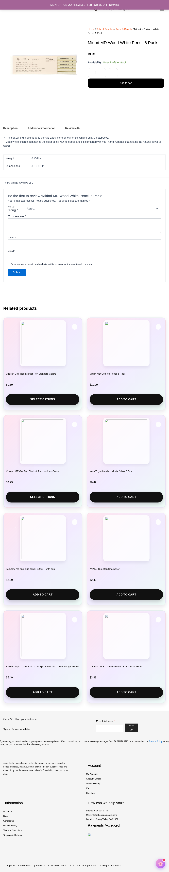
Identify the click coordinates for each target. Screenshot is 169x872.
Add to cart (126, 83)
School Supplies (105, 29)
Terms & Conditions (12, 830)
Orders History (93, 783)
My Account (92, 774)
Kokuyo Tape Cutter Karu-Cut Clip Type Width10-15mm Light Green (42, 666)
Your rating (13, 208)
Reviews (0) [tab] (72, 128)
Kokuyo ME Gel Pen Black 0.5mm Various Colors (33, 471)
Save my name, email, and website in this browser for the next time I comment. (52, 264)
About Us (7, 811)
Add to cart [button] (126, 399)
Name (12, 237)
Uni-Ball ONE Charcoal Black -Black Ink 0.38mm (116, 666)
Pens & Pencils (124, 29)
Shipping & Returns (12, 835)
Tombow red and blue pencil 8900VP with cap (30, 568)
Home (91, 29)
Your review (17, 216)
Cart (88, 788)
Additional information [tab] (41, 128)
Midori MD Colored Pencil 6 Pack (107, 373)
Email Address (105, 721)
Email (11, 251)
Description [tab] (10, 128)
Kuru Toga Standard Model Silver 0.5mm (111, 471)
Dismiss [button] (114, 4)
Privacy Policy (155, 741)
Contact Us (8, 821)
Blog (5, 816)
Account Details (93, 779)
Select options (42, 399)
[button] (113, 72)
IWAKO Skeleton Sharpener (104, 568)
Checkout (90, 793)
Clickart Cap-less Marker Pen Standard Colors (31, 373)
